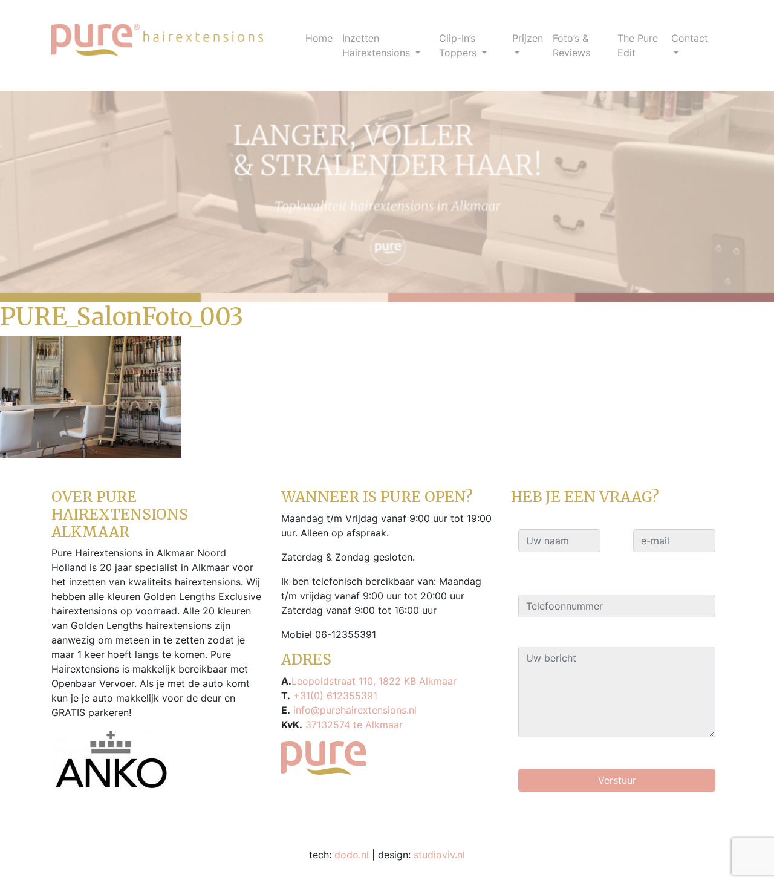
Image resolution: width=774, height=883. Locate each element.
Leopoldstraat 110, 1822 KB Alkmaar (374, 681)
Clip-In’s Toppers (459, 45)
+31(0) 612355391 (333, 695)
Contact (689, 38)
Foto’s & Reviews (571, 45)
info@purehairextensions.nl (353, 710)
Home (319, 38)
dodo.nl (351, 855)
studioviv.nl (439, 855)
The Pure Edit (637, 45)
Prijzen (527, 38)
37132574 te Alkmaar (352, 724)
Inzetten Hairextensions (377, 45)
